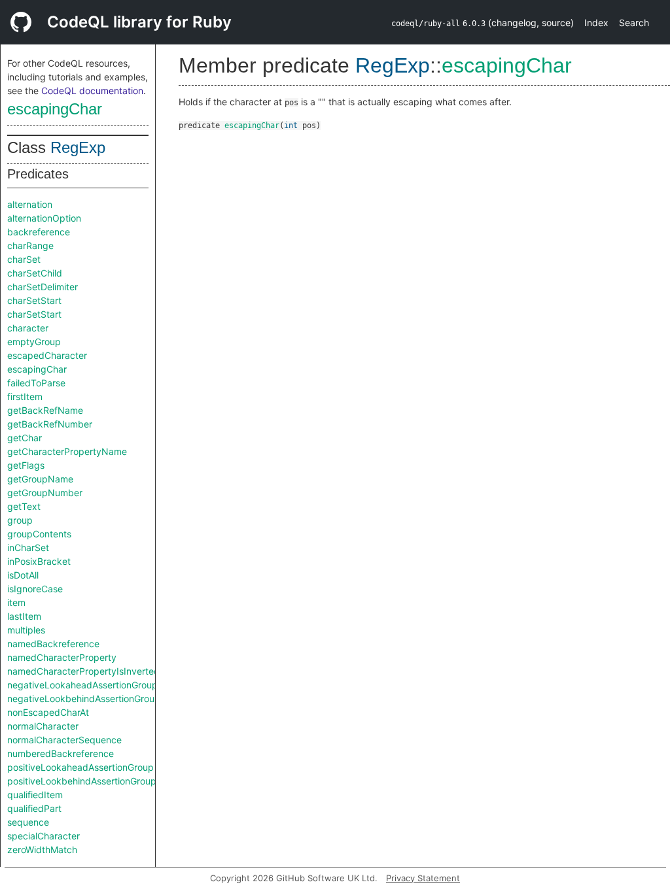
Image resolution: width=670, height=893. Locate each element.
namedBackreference (53, 643)
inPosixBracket (39, 561)
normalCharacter (43, 726)
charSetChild (34, 272)
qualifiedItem (35, 794)
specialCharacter (43, 835)
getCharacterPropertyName (67, 451)
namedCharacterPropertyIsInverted (83, 671)
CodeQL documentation (92, 90)
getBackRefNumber (49, 424)
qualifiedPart (34, 808)
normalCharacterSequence (64, 739)
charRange (30, 245)
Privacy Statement (423, 878)
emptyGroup (34, 341)
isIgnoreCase (35, 588)
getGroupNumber (44, 492)
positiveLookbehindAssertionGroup (81, 780)
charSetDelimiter (42, 286)
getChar (24, 437)
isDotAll (23, 575)
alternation (29, 204)
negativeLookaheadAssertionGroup (82, 684)
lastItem (24, 616)
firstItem (25, 396)
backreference (38, 231)
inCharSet (28, 547)
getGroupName (40, 478)
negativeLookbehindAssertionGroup (83, 698)
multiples (26, 629)
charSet (24, 259)
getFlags (25, 465)
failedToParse (36, 382)
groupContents (39, 533)
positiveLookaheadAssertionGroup (80, 767)
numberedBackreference (60, 753)
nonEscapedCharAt (48, 712)
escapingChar (54, 109)
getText (24, 506)
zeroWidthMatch (42, 849)
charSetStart (34, 300)
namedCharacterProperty (61, 657)
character (27, 327)
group (20, 520)
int (291, 125)
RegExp (77, 147)
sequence (28, 822)
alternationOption (44, 218)
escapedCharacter (47, 355)
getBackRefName (45, 410)
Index (596, 22)
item (16, 602)
